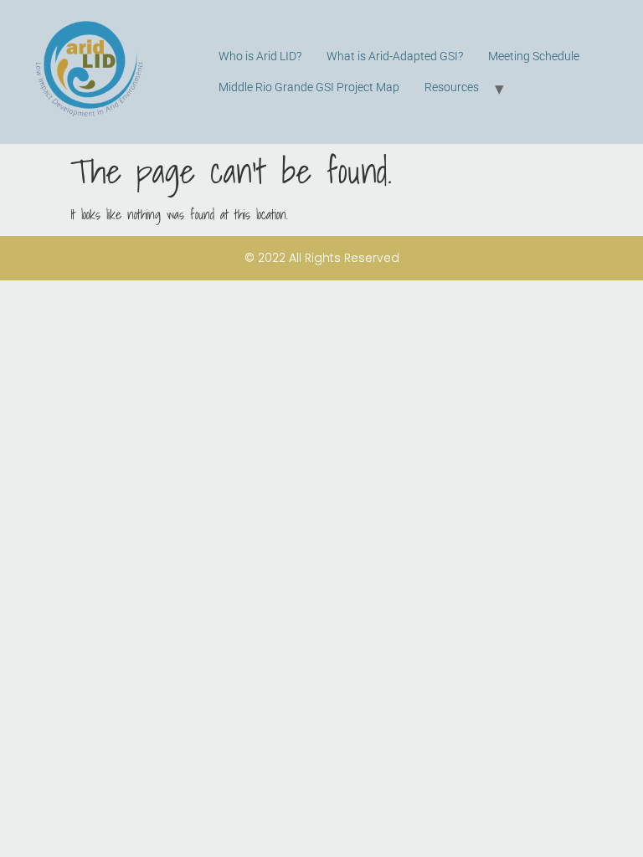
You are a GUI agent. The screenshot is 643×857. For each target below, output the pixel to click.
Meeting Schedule (533, 56)
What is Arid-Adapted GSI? (395, 56)
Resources (451, 87)
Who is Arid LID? (260, 56)
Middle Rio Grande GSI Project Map (309, 87)
